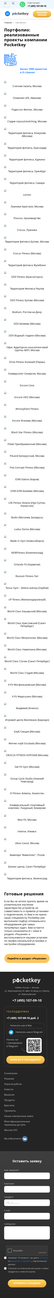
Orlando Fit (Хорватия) (27, 564)
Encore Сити (27, 385)
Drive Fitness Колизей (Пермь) (27, 362)
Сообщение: (10, 1224)
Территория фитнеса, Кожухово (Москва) (27, 135)
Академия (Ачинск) (27, 708)
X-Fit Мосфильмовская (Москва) (27, 684)
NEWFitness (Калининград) (27, 552)
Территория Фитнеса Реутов (27, 288)
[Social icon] (25, 1138)
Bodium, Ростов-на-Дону (27, 312)
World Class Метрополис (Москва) (27, 637)
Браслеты (9, 1105)
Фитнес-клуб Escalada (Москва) (27, 743)
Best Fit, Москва (27, 819)
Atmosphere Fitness (27, 408)
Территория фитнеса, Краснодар (27, 147)
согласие (44, 1257)
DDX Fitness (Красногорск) (27, 276)
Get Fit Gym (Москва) (27, 766)
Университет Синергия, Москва (27, 373)
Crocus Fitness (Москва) (27, 253)
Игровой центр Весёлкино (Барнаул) (27, 720)
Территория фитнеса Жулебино (27, 265)
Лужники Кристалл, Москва (27, 206)
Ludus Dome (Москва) (27, 529)
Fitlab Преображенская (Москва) (27, 444)
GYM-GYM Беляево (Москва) (27, 491)
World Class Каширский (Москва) (27, 611)
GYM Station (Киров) (27, 479)
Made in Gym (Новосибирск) (27, 540)
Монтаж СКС (10, 1130)
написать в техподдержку (25, 1059)
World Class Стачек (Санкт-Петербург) (27, 661)
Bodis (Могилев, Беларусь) (27, 517)
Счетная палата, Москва (27, 86)
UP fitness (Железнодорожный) (27, 599)
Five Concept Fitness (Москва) (27, 467)
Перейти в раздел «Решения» (27, 958)
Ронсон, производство (27, 218)
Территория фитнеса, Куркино (27, 159)
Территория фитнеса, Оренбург (27, 171)
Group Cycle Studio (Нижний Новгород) (27, 780)
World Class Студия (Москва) (27, 672)
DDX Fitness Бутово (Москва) (27, 300)
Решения (9, 1078)
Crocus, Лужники (27, 230)
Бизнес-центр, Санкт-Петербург (27, 866)
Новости (8, 1089)
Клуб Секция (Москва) (27, 731)
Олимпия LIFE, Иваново (27, 98)
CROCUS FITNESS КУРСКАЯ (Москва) (27, 755)
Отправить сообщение (27, 1283)
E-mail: (7, 1210)
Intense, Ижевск (27, 831)
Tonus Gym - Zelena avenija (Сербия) (27, 588)
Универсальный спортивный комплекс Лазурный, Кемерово (27, 807)
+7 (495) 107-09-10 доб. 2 (23, 1018)
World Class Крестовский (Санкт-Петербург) (27, 625)
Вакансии (9, 1094)
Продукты (9, 1100)
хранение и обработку (21, 1261)
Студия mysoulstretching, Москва (27, 121)
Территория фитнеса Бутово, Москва (27, 241)
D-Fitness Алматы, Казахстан (27, 793)
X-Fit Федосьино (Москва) (27, 696)
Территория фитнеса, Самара (27, 183)
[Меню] (7, 13)
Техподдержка (18, 1011)
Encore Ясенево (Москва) (27, 420)
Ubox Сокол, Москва (27, 843)
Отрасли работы (13, 1084)
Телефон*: (9, 1197)
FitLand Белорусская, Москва (27, 455)
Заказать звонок (42, 13)
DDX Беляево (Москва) (27, 323)
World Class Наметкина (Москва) (27, 649)
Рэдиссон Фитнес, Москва (27, 109)
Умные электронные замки (18, 1116)
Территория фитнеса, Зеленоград (27, 878)
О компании (10, 1073)
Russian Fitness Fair (27, 576)
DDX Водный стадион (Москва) (27, 335)
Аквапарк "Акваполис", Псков (27, 855)
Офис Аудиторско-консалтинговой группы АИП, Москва (27, 349)
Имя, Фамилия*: (12, 1170)
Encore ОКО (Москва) (27, 397)
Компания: (9, 1183)
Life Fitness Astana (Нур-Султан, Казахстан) (27, 504)
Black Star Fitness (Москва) (27, 432)
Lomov (27, 194)
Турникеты (10, 1110)
